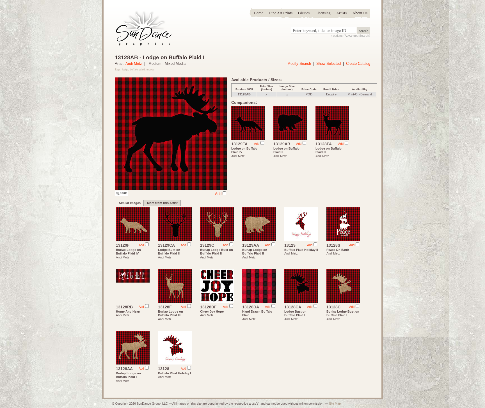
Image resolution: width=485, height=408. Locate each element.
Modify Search (299, 63)
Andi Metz (133, 63)
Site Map (335, 403)
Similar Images (130, 203)
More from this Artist (162, 203)
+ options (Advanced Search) (350, 35)
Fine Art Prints (280, 12)
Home (258, 12)
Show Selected (328, 63)
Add (218, 194)
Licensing (323, 12)
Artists (341, 12)
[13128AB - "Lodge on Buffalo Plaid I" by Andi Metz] (121, 195)
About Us (360, 12)
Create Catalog (358, 63)
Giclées (304, 12)
